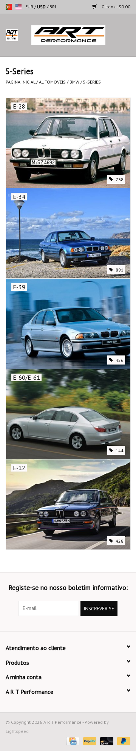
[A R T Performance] (79, 34)
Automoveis (52, 82)
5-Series (92, 82)
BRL (53, 6)
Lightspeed (17, 731)
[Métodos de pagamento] (71, 740)
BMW (74, 82)
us (18, 7)
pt (9, 7)
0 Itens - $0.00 (115, 6)
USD (42, 6)
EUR (29, 6)
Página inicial (20, 82)
